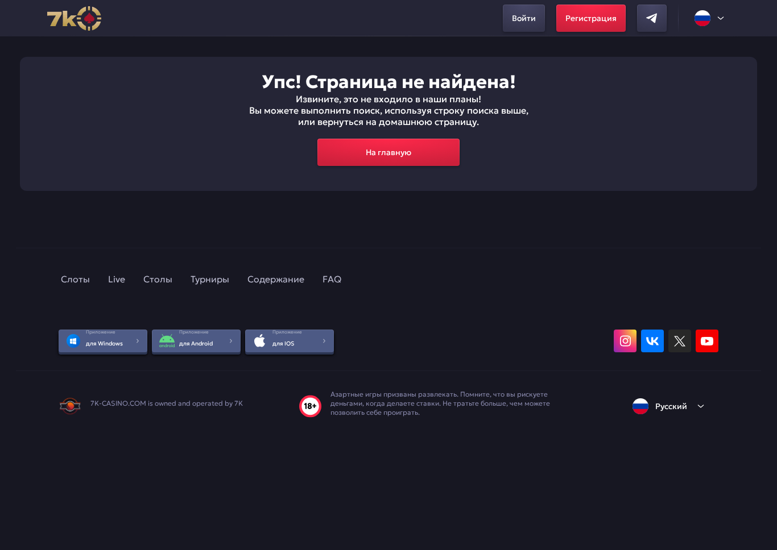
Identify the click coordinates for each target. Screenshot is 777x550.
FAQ (332, 279)
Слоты (75, 279)
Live (116, 279)
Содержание (275, 279)
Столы (157, 279)
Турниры (210, 279)
